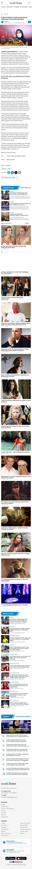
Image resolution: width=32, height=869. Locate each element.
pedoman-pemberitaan (7, 808)
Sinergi (6, 14)
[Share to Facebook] (12, 172)
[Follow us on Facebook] (10, 862)
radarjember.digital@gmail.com (9, 797)
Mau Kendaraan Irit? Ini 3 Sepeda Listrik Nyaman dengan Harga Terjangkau (19, 695)
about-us (3, 815)
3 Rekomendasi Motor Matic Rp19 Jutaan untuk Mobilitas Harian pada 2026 (17, 764)
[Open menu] (2, 2)
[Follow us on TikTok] (21, 862)
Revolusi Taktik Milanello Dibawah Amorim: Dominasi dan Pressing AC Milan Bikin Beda (17, 768)
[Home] (1, 14)
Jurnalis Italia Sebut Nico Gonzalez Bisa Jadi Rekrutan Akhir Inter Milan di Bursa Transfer (17, 751)
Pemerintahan (5, 829)
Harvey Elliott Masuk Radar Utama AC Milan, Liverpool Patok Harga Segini (20, 666)
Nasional (3, 831)
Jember (4, 168)
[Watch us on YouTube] (18, 862)
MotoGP (22, 833)
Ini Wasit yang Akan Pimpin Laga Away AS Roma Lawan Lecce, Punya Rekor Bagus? (20, 639)
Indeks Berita (4, 817)
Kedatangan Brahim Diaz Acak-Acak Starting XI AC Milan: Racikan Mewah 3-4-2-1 (17, 746)
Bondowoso (4, 825)
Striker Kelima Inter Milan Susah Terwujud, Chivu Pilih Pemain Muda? (19, 703)
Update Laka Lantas (25, 823)
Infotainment (23, 827)
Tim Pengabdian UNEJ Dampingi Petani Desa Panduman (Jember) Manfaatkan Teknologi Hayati (20, 205)
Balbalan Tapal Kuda (25, 829)
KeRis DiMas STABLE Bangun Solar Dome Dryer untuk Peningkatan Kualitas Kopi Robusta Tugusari (19, 194)
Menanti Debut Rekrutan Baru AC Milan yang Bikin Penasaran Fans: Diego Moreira (19, 686)
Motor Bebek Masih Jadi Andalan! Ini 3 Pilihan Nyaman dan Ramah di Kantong (20, 658)
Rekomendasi (23, 825)
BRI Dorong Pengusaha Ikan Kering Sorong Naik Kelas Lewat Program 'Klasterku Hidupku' (19, 648)
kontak (3, 810)
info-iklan (3, 812)
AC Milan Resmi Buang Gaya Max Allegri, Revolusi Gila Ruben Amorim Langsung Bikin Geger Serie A (19, 676)
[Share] (29, 22)
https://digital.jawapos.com (13, 852)
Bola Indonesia (5, 835)
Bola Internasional (14, 636)
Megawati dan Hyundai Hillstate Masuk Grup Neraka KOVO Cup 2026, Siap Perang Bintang (17, 736)
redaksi (3, 804)
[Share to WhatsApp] (8, 172)
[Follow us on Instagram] (16, 862)
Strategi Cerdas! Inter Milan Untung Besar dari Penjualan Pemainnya (17, 754)
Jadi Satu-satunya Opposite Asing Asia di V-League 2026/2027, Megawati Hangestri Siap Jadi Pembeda (16, 730)
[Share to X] (15, 172)
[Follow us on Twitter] (13, 862)
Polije (9, 168)
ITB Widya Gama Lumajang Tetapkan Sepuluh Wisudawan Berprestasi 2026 (20, 630)
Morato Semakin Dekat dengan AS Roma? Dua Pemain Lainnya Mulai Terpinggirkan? (17, 759)
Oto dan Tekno (14, 654)
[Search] (29, 2)
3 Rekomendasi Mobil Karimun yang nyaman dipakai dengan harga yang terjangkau (16, 741)
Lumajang (12, 626)
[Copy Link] (19, 172)
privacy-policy (4, 806)
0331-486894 (4, 793)
